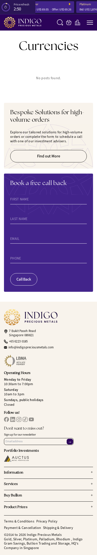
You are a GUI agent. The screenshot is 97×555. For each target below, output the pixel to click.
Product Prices (48, 507)
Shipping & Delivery (58, 527)
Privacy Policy (47, 521)
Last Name (19, 219)
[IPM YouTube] (31, 419)
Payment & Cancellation (22, 527)
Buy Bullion (48, 495)
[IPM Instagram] (18, 419)
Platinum (83, 4)
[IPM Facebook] (6, 419)
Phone (15, 258)
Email (14, 238)
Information (48, 472)
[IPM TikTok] (25, 419)
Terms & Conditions (19, 521)
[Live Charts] (77, 22)
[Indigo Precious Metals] (22, 22)
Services (48, 484)
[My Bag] (69, 22)
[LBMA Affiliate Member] (48, 361)
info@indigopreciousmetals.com (31, 347)
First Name (19, 199)
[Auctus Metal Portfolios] (16, 458)
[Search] (60, 22)
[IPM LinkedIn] (12, 419)
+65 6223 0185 (18, 341)
